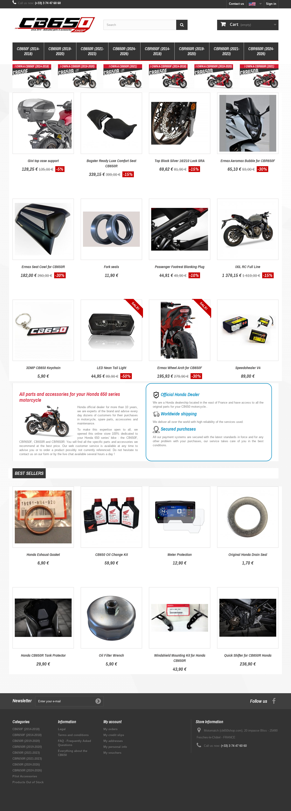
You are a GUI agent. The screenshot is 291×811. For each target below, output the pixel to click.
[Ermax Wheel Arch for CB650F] (179, 330)
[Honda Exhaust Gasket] (43, 517)
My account (112, 722)
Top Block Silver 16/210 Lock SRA (180, 160)
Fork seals (111, 266)
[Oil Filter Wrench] (111, 617)
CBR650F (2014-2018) (157, 51)
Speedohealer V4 (248, 367)
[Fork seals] (111, 229)
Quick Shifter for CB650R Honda (247, 655)
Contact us (236, 3)
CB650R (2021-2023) (92, 51)
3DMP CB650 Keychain (43, 367)
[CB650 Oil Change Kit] (111, 517)
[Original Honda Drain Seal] (247, 517)
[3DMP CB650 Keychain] (43, 330)
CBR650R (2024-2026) (261, 51)
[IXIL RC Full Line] (247, 229)
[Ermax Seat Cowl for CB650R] (43, 229)
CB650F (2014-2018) (28, 51)
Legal (62, 729)
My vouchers (112, 752)
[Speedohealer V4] (247, 330)
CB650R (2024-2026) (124, 51)
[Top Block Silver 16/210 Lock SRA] (179, 123)
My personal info (115, 747)
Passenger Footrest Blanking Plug (179, 266)
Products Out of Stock (28, 782)
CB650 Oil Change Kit (111, 554)
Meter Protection (180, 554)
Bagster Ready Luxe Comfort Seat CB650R (111, 163)
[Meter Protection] (179, 517)
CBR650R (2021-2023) (226, 51)
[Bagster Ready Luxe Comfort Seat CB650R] (111, 123)
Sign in (271, 3)
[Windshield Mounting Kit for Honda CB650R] (179, 617)
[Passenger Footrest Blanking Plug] (179, 229)
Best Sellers (29, 473)
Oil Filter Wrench (111, 655)
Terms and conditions (73, 735)
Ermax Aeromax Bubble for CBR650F (248, 160)
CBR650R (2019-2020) (192, 51)
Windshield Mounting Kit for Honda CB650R (179, 658)
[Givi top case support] (43, 123)
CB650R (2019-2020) (60, 51)
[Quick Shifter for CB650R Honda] (247, 617)
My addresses (113, 741)
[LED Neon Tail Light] (111, 330)
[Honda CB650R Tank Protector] (43, 617)
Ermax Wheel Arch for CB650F (179, 367)
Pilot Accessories (25, 776)
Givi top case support (43, 160)
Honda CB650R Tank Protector (43, 655)
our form (43, 454)
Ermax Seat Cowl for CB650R (43, 266)
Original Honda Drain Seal (247, 554)
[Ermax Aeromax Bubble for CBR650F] (247, 123)
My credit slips (113, 735)
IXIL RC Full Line (247, 266)
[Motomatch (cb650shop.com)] (55, 24)
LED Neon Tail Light (111, 367)
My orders (110, 729)
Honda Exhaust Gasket (43, 554)
